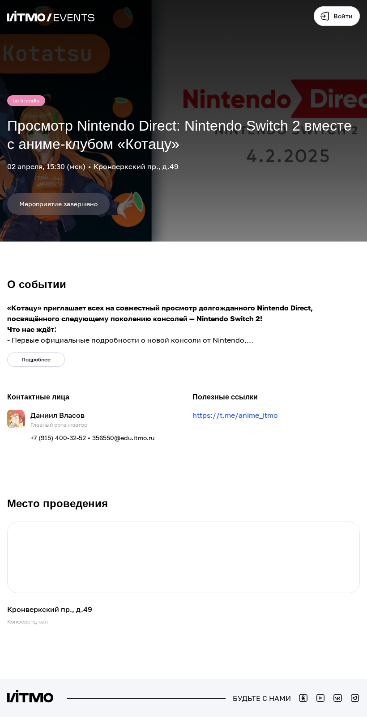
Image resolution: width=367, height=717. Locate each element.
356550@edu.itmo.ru (123, 437)
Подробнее (36, 359)
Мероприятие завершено (58, 204)
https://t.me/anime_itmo (235, 415)
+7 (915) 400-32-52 (58, 437)
